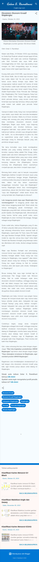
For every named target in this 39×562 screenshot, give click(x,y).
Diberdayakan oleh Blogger (20, 554)
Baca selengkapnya (28, 493)
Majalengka (25, 401)
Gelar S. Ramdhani (19, 4)
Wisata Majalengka (9, 410)
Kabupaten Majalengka (10, 401)
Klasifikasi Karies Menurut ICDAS (16, 527)
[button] (36, 13)
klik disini (11, 377)
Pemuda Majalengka (18, 405)
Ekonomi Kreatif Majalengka (12, 397)
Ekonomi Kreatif (8, 393)
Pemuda (5, 405)
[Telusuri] (36, 4)
